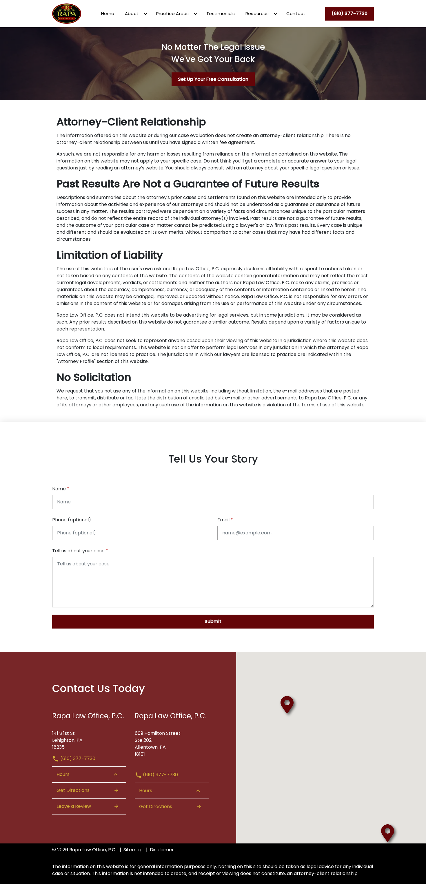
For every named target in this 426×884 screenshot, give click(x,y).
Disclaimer (162, 849)
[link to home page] (66, 13)
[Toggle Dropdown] (145, 13)
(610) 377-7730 (77, 758)
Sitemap (133, 849)
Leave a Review (74, 806)
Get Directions (73, 790)
